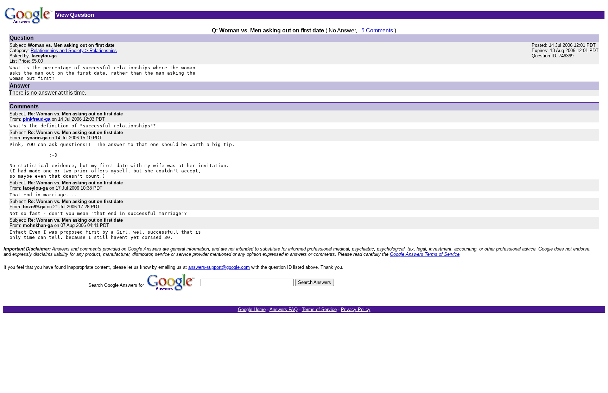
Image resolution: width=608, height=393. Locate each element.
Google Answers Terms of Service (425, 254)
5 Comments (377, 30)
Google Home (252, 309)
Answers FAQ (284, 309)
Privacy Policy (355, 309)
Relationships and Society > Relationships (74, 50)
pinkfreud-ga (36, 119)
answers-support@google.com (219, 267)
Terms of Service (319, 309)
